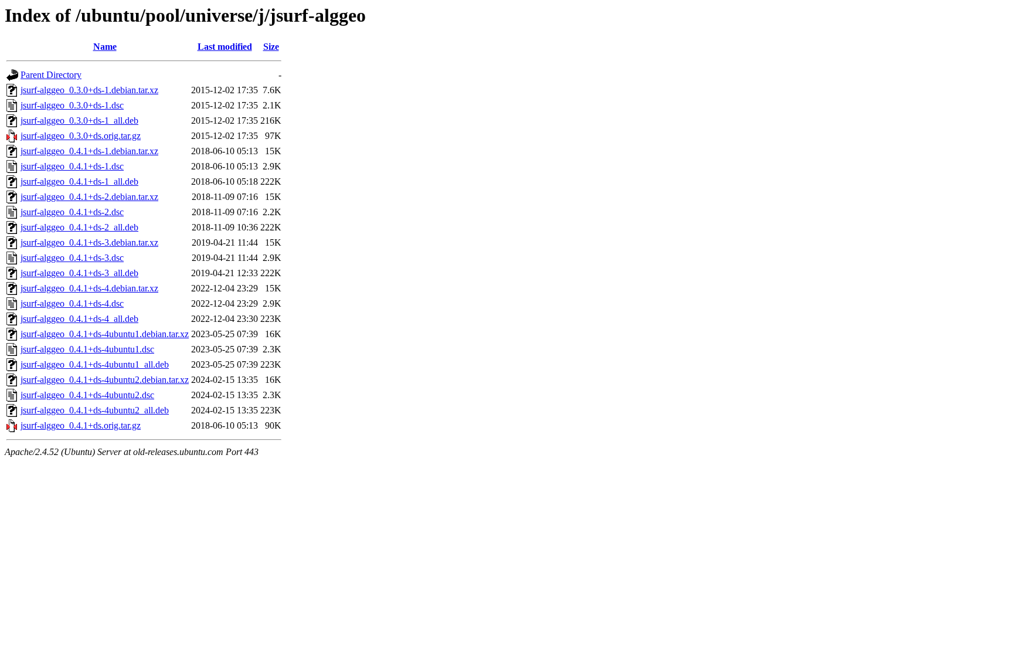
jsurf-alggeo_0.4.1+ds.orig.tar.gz (81, 425)
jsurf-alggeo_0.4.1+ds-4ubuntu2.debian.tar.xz (105, 380)
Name (105, 47)
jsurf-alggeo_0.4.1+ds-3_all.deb (79, 273)
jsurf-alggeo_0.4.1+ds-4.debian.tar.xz (89, 288)
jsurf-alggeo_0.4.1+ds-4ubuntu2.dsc (87, 395)
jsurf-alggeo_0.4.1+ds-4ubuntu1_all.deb (95, 364)
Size (271, 47)
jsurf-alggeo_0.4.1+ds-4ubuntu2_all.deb (95, 410)
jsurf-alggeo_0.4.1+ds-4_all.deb (79, 319)
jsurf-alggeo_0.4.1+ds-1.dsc (72, 166)
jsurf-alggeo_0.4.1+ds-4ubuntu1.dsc (87, 349)
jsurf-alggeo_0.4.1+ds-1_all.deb (79, 181)
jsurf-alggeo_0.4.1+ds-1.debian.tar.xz (89, 151)
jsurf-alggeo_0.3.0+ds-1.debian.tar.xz (89, 90)
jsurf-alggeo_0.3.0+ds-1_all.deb (79, 120)
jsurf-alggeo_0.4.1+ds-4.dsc (72, 303)
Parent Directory (51, 75)
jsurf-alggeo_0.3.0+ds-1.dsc (72, 105)
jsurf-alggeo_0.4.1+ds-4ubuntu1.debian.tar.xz (105, 334)
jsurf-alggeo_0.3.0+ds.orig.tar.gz (81, 136)
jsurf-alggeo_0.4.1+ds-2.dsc (72, 212)
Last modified (225, 47)
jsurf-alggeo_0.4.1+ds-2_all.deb (79, 227)
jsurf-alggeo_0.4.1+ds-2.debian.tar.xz (89, 197)
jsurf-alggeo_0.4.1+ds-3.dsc (72, 258)
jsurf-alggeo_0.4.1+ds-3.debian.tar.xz (89, 242)
